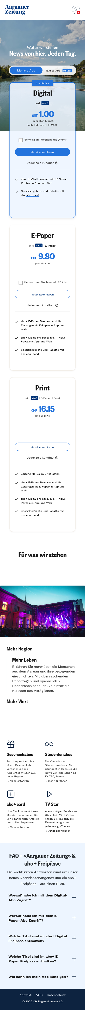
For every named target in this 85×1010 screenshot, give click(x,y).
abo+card (32, 195)
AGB (39, 995)
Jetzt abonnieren (59, 830)
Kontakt (25, 995)
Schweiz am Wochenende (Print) (45, 139)
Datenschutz (56, 995)
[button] (42, 648)
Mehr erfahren (19, 781)
